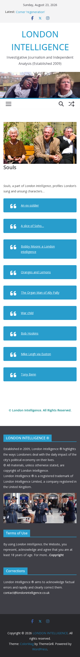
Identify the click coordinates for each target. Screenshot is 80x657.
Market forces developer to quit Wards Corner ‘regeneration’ (42, 11)
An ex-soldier (30, 205)
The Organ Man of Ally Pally (40, 292)
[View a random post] (71, 104)
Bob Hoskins (29, 333)
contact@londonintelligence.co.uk (26, 593)
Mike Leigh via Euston (36, 354)
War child (27, 313)
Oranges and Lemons (36, 272)
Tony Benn (28, 374)
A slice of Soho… (32, 226)
